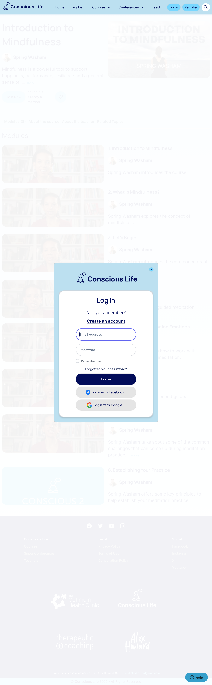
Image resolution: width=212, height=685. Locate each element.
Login (173, 7)
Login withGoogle (107, 405)
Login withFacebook (107, 392)
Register (191, 7)
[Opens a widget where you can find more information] (196, 678)
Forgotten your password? (106, 369)
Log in (106, 379)
